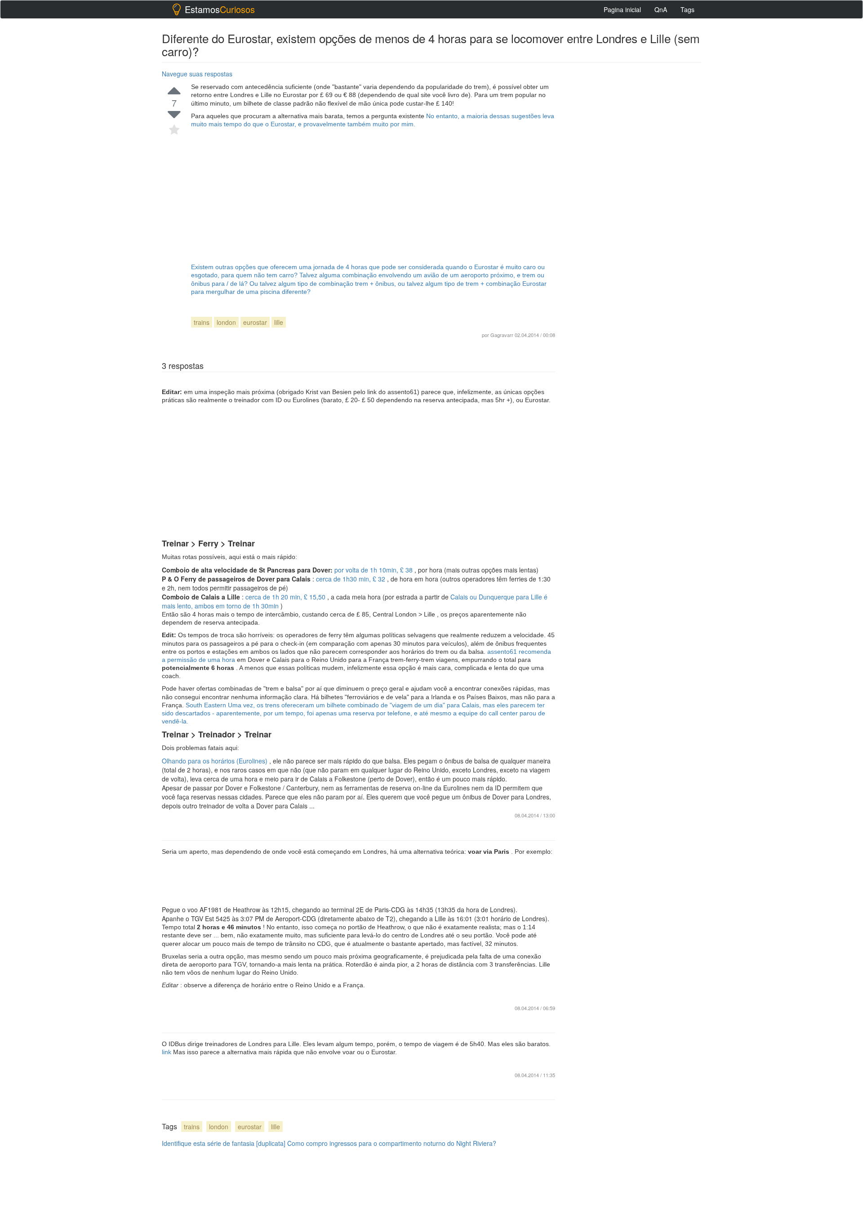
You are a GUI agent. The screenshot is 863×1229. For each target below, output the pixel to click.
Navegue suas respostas (197, 73)
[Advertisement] (373, 195)
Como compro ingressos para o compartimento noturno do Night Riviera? (391, 1143)
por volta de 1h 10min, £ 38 (374, 569)
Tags (687, 9)
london (226, 322)
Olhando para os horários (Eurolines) (215, 760)
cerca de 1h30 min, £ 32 (351, 578)
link (167, 1052)
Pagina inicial (622, 9)
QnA (660, 9)
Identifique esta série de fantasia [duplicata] (223, 1143)
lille (278, 322)
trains (201, 322)
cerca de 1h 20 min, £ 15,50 (286, 596)
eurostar (255, 322)
